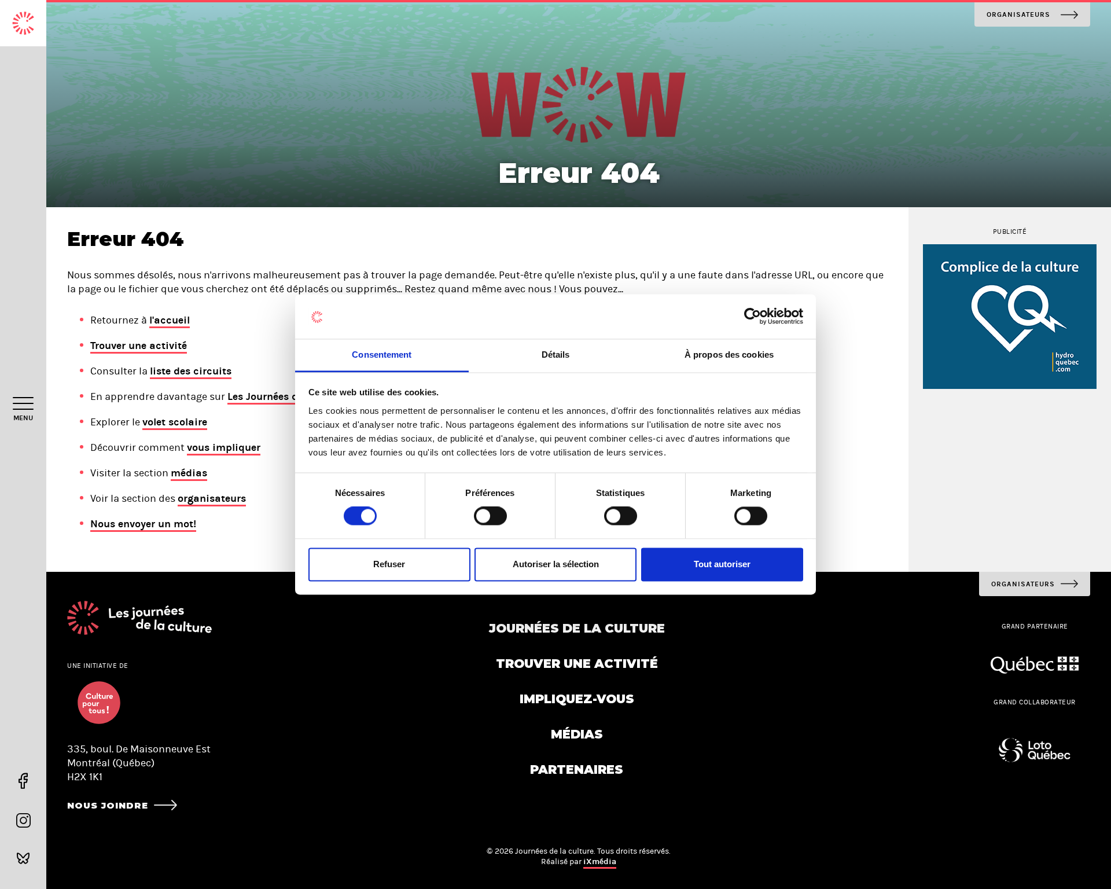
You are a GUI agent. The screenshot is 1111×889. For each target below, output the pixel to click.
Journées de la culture (577, 628)
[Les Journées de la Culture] (23, 23)
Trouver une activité (138, 345)
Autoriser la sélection (556, 564)
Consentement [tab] (381, 354)
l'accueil (169, 320)
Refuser (389, 564)
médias (189, 472)
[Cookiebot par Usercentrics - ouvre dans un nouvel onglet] (752, 316)
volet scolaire (174, 422)
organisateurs (212, 498)
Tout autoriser (722, 564)
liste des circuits (190, 371)
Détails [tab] (556, 354)
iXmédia (599, 861)
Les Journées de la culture (290, 396)
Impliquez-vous (577, 699)
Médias (577, 734)
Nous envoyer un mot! (143, 523)
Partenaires (576, 769)
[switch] (490, 516)
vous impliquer (223, 447)
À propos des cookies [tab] (729, 354)
